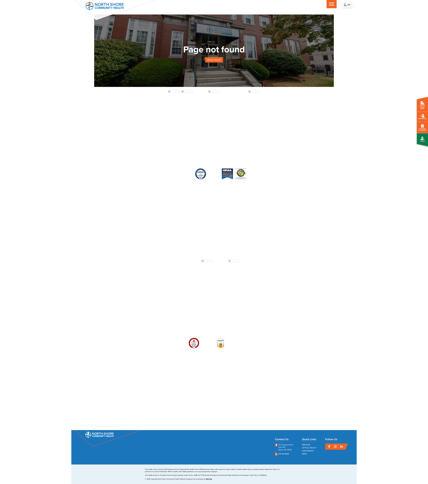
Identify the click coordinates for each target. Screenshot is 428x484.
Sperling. (209, 479)
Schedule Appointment (422, 129)
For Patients (308, 451)
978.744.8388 (283, 454)
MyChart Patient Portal (422, 107)
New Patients (422, 119)
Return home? (214, 60)
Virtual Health (309, 447)
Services (306, 444)
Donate (422, 141)
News (304, 454)
